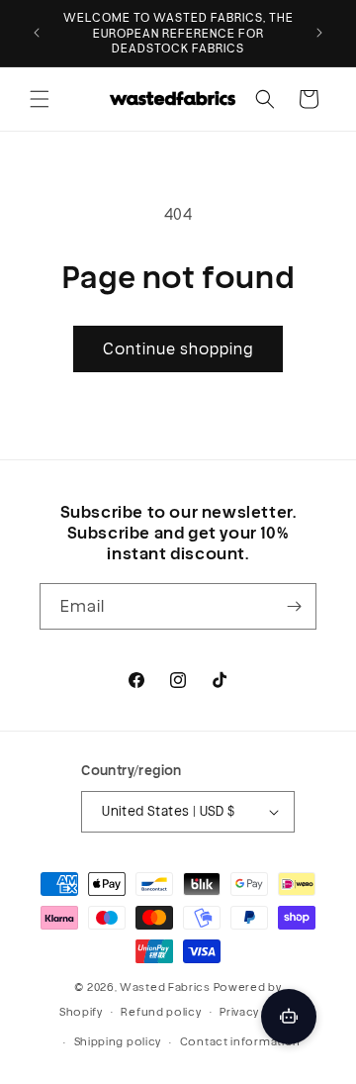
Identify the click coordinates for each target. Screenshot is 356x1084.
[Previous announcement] (36, 32)
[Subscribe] (293, 606)
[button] (39, 99)
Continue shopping (178, 349)
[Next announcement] (319, 32)
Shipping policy (118, 1041)
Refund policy (161, 1012)
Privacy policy (258, 1012)
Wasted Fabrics (165, 987)
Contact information (240, 1041)
